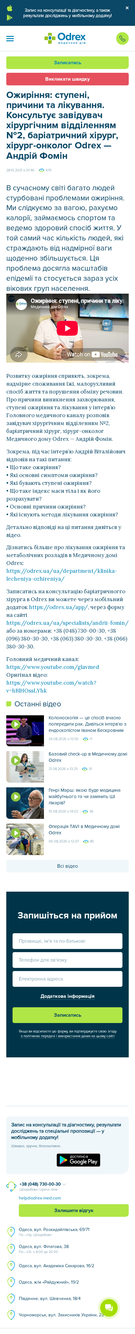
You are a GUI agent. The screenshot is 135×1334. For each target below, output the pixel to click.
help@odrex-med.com (40, 1198)
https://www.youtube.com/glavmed (52, 667)
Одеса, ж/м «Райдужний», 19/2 (49, 1282)
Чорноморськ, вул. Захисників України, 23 (61, 1315)
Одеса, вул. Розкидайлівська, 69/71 (54, 1232)
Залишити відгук (74, 1210)
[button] (10, 38)
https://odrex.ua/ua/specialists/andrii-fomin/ (67, 622)
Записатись (67, 63)
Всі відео (67, 866)
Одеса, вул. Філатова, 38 (44, 1249)
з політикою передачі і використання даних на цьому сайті (68, 1036)
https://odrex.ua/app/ (58, 607)
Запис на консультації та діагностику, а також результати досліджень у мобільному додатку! (67, 13)
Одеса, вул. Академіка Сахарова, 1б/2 (56, 1265)
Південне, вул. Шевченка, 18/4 (50, 1298)
